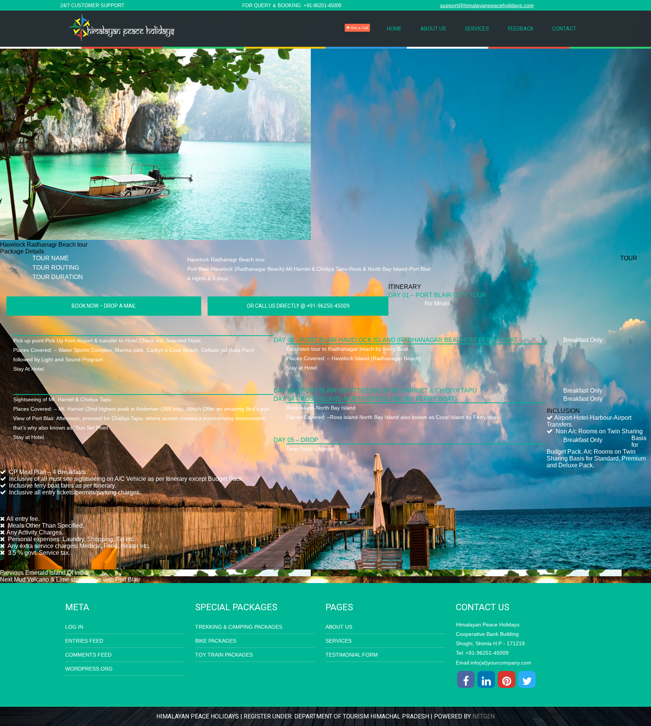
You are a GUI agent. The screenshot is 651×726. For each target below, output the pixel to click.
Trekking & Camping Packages (238, 627)
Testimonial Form (352, 655)
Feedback (520, 29)
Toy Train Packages (224, 655)
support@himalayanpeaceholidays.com (487, 5)
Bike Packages (215, 641)
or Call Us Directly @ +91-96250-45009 (298, 306)
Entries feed (84, 641)
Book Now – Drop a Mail (104, 306)
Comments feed (88, 655)
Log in (74, 627)
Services (477, 29)
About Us (433, 29)
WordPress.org (89, 669)
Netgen (483, 716)
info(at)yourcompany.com (501, 663)
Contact (564, 29)
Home (394, 29)
